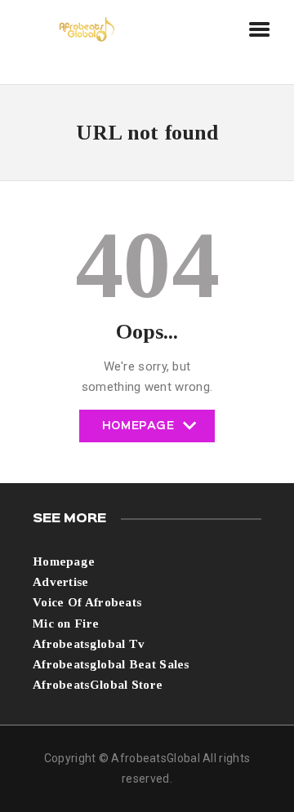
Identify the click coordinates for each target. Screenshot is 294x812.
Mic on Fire (66, 623)
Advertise (61, 581)
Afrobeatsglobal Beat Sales (111, 664)
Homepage (138, 431)
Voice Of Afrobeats (87, 602)
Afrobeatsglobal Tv (89, 643)
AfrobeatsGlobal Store (98, 684)
